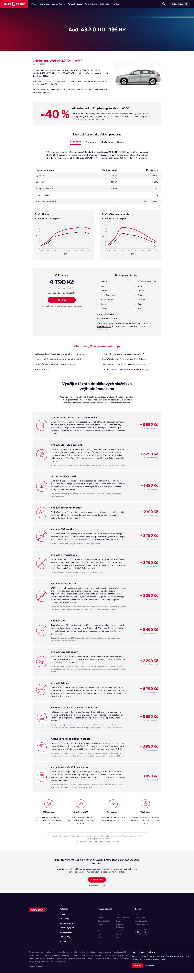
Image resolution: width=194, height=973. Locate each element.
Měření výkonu (91, 4)
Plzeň (99, 934)
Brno (117, 914)
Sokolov (119, 934)
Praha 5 (100, 914)
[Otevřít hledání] (164, 4)
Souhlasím (137, 965)
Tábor (100, 937)
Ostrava (119, 930)
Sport (120, 141)
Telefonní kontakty (142, 924)
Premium (90, 141)
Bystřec (100, 918)
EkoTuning (107, 141)
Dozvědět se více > (141, 369)
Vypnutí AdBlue (58, 4)
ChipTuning (44, 4)
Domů (33, 4)
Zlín (117, 937)
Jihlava (118, 921)
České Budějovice (122, 918)
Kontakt (116, 4)
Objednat (61, 300)
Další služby (105, 4)
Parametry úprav (75, 4)
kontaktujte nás (104, 326)
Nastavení (150, 965)
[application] (63, 238)
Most (99, 930)
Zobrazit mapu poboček (97, 885)
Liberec (100, 924)
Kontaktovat (97, 879)
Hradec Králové (103, 921)
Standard (75, 141)
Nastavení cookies (36, 966)
